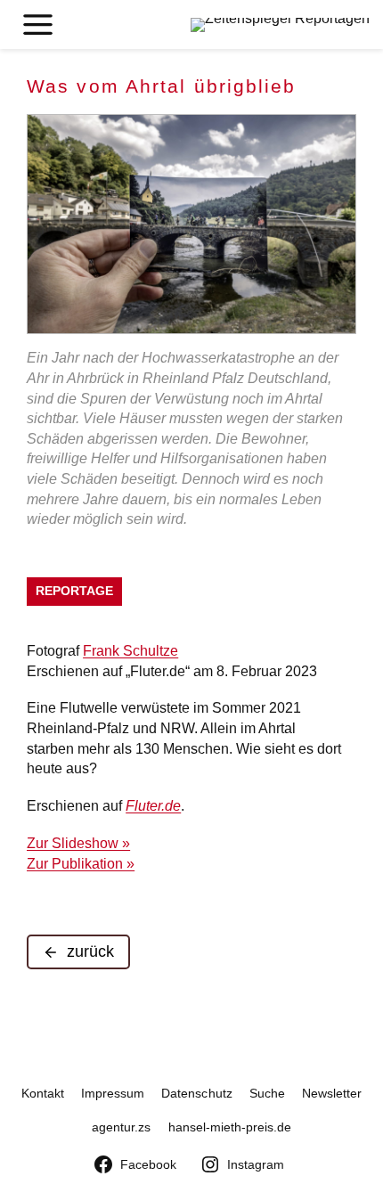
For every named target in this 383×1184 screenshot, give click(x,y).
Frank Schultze (130, 650)
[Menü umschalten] (37, 24)
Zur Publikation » (80, 863)
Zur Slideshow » (78, 843)
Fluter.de (153, 805)
